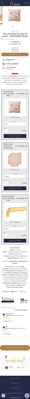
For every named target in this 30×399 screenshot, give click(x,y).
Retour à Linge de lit (16, 347)
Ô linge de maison (15, 378)
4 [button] (16, 26)
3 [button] (15, 26)
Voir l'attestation (8, 301)
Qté (5, 128)
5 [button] (17, 26)
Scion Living (15, 31)
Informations (15, 383)
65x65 (15, 49)
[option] (15, 15)
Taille (15, 121)
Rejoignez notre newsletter (15, 393)
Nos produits (15, 388)
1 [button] (12, 26)
